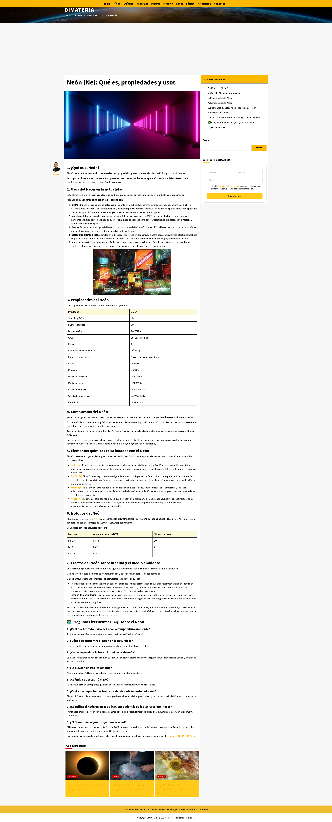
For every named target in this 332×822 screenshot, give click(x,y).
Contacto (219, 3)
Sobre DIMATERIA (188, 809)
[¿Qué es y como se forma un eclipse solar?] (87, 765)
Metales (168, 3)
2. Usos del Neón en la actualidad (224, 92)
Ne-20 (97, 518)
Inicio (106, 3)
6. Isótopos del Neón (218, 112)
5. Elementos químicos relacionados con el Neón (232, 107)
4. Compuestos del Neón (220, 102)
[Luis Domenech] (56, 166)
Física (116, 3)
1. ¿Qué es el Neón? (218, 88)
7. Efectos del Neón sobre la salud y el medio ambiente (235, 117)
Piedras (155, 3)
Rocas (179, 3)
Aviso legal (172, 809)
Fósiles (190, 3)
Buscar (207, 140)
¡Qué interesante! (217, 127)
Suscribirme (234, 196)
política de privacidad (230, 186)
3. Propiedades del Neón (220, 97)
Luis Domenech (56, 174)
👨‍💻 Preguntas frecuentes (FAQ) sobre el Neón (231, 122)
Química (128, 3)
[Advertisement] (166, 42)
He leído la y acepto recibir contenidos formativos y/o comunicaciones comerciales (236, 187)
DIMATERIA (79, 10)
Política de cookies (156, 809)
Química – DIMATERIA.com (182, 736)
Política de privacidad (134, 809)
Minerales (142, 3)
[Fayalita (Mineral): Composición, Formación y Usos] (177, 765)
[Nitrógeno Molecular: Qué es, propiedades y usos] (132, 765)
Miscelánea (204, 3)
